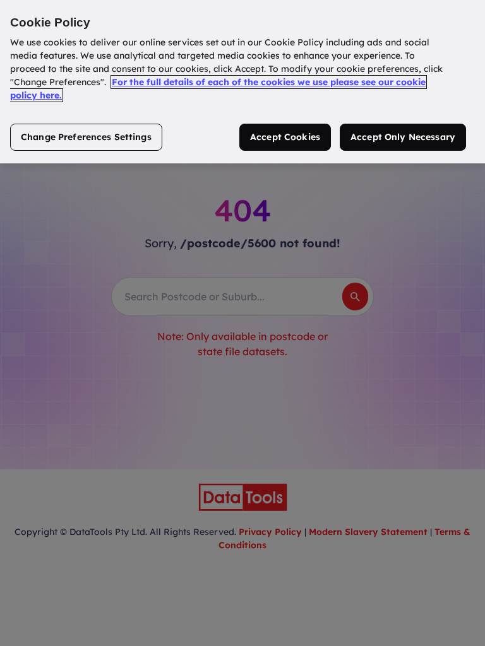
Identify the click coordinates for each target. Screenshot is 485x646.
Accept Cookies (285, 137)
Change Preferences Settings (86, 137)
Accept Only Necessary (402, 137)
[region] (242, 81)
